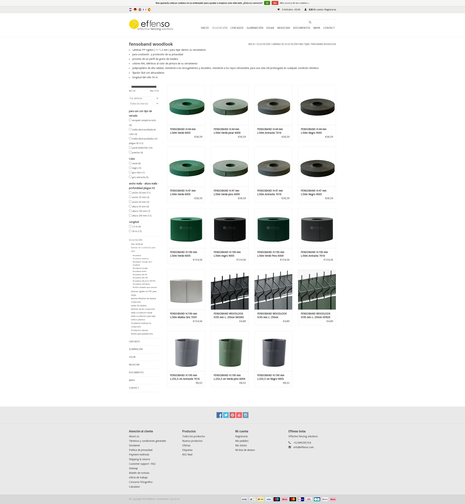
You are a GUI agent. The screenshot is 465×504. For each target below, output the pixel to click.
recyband (136, 265)
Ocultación (219, 27)
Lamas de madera (138, 305)
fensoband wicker (140, 271)
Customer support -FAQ (142, 463)
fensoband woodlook (323, 44)
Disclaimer (134, 445)
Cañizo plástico (138, 319)
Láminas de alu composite (143, 309)
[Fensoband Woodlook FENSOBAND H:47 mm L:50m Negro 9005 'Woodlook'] (317, 167)
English (139, 9)
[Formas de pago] (244, 499)
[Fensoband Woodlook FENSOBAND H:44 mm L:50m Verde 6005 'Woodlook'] (186, 105)
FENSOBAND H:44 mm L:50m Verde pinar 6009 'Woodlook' (227, 131)
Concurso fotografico (141, 482)
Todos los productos (193, 436)
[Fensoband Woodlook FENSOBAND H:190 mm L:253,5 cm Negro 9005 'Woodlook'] (273, 351)
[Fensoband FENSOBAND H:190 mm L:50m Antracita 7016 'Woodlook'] (317, 228)
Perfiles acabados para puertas (145, 287)
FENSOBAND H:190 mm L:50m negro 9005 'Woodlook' (227, 254)
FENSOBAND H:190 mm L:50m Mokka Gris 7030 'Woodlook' (183, 315)
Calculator (134, 486)
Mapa (316, 27)
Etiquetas (187, 450)
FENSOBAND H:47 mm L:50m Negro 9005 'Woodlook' (313, 192)
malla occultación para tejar (143, 316)
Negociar (283, 27)
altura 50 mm (140, 206)
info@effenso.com (304, 447)
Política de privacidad (140, 450)
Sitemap (133, 468)
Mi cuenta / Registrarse (322, 9)
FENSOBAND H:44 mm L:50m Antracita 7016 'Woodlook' (270, 131)
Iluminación (255, 27)
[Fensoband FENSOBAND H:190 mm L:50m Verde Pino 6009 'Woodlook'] (273, 228)
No (275, 3)
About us (134, 436)
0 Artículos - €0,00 (291, 9)
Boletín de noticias (139, 472)
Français (144, 9)
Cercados (237, 27)
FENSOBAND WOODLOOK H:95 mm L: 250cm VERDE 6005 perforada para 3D (315, 315)
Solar (270, 27)
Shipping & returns (139, 459)
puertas (137, 152)
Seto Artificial (137, 244)
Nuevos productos (192, 440)
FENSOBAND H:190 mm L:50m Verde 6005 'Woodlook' (183, 254)
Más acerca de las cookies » (294, 3)
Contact (329, 27)
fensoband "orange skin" (142, 262)
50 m (136, 231)
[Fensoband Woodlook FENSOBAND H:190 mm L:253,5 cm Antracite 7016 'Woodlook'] (186, 351)
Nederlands (130, 9)
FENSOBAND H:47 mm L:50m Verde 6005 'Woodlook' (183, 192)
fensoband (137, 255)
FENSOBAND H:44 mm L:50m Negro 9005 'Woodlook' (313, 131)
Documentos (301, 27)
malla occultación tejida (141, 313)
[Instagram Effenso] (245, 415)
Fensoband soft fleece (141, 284)
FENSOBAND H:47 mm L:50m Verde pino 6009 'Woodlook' (227, 192)
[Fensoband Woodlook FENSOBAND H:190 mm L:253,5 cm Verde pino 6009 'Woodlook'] (230, 351)
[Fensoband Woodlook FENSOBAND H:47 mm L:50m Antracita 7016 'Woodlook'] (273, 167)
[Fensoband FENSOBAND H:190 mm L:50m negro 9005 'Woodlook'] (230, 228)
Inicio (205, 27)
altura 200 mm (141, 215)
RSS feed (187, 454)
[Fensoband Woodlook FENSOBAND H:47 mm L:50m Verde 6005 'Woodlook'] (186, 167)
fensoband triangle (140, 268)
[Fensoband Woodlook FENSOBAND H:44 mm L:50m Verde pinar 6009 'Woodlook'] (230, 105)
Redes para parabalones (142, 334)
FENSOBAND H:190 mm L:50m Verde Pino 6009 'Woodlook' (270, 254)
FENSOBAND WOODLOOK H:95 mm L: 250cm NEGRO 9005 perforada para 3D (229, 315)
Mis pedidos (241, 440)
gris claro (138, 172)
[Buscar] (309, 22)
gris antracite (140, 177)
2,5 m (136, 226)
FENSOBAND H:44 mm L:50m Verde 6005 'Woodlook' (183, 131)
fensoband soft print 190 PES (144, 281)
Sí (267, 3)
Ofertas (186, 445)
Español (149, 9)
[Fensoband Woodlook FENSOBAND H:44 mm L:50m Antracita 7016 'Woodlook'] (273, 105)
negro (136, 168)
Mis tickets (241, 445)
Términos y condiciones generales (147, 440)
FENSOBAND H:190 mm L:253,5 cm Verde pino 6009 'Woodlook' (229, 377)
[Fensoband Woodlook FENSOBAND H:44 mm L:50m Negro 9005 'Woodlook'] (317, 105)
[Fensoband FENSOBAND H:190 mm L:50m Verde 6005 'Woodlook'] (186, 228)
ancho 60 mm (140, 202)
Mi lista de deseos (245, 450)
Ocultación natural (139, 330)
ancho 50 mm (141, 193)
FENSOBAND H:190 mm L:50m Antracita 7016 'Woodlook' (314, 254)
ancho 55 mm (140, 197)
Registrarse (241, 436)
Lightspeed (174, 499)
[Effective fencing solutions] (151, 25)
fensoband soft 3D (140, 275)
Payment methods (139, 454)
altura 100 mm (141, 211)
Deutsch (135, 9)
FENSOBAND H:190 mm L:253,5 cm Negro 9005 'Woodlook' (270, 377)
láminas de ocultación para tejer (290, 44)
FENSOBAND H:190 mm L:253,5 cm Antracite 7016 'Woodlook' (185, 377)
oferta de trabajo (138, 477)
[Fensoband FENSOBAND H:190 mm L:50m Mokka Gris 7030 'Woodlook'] (186, 290)
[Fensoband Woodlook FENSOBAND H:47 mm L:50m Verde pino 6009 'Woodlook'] (230, 167)
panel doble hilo (142, 148)
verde (136, 163)
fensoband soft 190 (140, 278)
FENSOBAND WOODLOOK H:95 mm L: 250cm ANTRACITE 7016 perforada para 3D (273, 315)
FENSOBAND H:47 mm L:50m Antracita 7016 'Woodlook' (270, 192)
